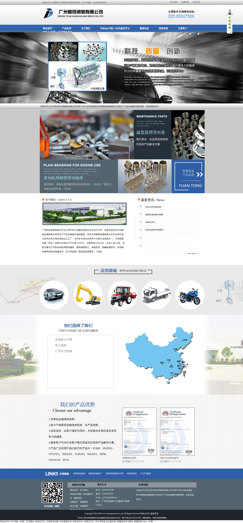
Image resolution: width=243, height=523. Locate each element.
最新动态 (144, 28)
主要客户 (182, 28)
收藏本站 (185, 2)
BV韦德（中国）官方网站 (22, 521)
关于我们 (85, 28)
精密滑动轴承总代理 (115, 473)
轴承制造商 (132, 473)
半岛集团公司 (66, 521)
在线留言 (84, 506)
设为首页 (174, 2)
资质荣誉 (84, 502)
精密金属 (146, 495)
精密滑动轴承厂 (95, 473)
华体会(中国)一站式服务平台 (115, 28)
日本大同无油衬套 (153, 207)
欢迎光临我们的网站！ (155, 230)
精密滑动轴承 (79, 473)
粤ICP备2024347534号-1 (132, 518)
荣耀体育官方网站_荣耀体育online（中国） (136, 521)
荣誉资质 (163, 28)
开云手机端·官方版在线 (105, 521)
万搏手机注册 (52, 521)
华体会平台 (121, 83)
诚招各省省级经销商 (154, 214)
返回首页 (197, 2)
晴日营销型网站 (160, 518)
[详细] (99, 251)
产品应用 (66, 28)
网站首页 (47, 28)
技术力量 (74, 506)
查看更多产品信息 (188, 172)
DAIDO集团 (145, 473)
